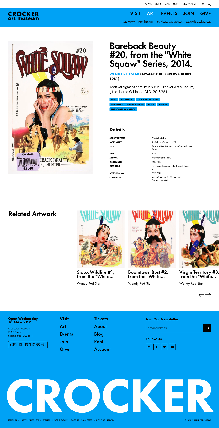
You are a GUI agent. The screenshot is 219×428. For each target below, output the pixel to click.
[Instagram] (149, 347)
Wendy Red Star (125, 74)
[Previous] (201, 295)
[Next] (207, 295)
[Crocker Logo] (23, 15)
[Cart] (203, 4)
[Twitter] (164, 347)
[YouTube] (172, 347)
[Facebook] (156, 347)
